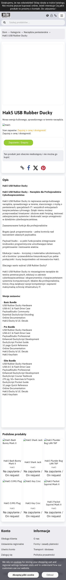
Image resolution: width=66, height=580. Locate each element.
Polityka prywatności (44, 554)
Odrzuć (50, 575)
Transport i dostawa (43, 549)
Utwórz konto (8, 549)
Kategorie (15, 32)
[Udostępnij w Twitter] (35, 167)
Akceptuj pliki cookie (23, 575)
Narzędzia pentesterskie (36, 32)
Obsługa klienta (9, 538)
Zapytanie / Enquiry (18, 142)
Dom (4, 32)
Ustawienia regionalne (12, 544)
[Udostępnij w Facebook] (28, 167)
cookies (17, 562)
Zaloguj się (6, 554)
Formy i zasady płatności (46, 544)
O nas (36, 538)
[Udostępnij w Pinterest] (43, 167)
